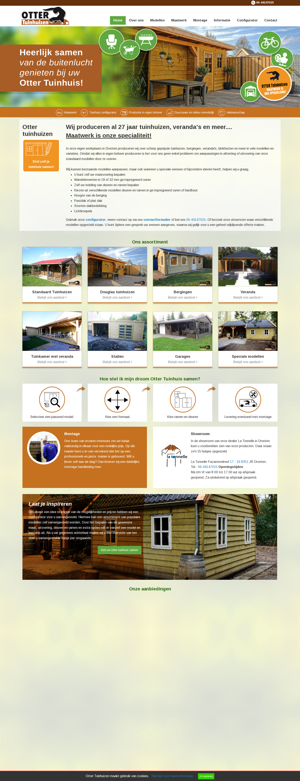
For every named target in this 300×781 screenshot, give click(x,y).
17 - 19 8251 (239, 461)
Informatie (222, 20)
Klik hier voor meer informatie (172, 776)
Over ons (136, 20)
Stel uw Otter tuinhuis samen (119, 550)
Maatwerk (179, 20)
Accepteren (206, 776)
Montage (200, 20)
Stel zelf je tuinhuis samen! (41, 164)
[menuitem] (118, 15)
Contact (270, 20)
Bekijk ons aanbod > (52, 297)
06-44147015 (265, 2)
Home (117, 20)
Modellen (157, 20)
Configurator (247, 20)
